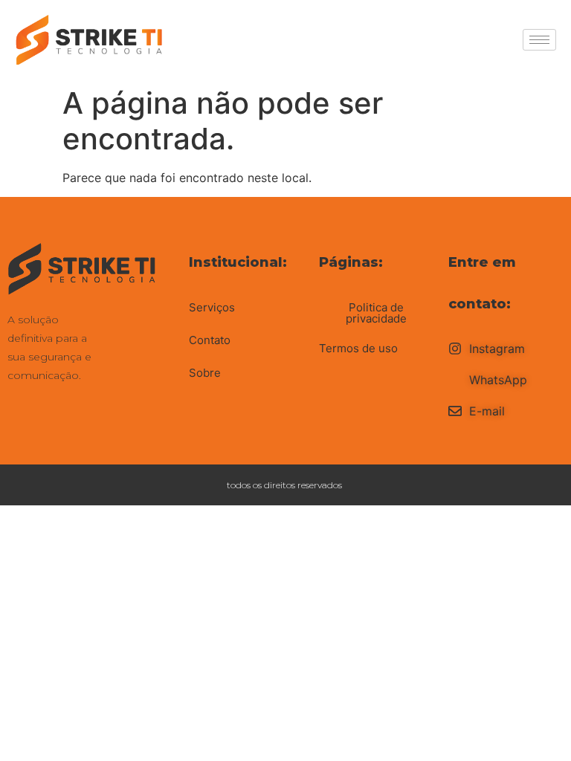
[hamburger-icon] (539, 40)
